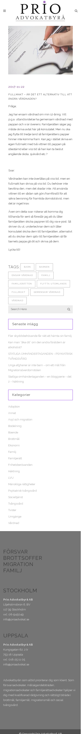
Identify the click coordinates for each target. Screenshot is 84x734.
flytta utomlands (53, 283)
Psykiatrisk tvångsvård (22, 490)
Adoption (14, 406)
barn (27, 267)
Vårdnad (13, 523)
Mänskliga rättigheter (21, 484)
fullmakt (18, 292)
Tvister (12, 510)
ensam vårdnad (22, 275)
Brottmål (14, 439)
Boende (13, 432)
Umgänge (14, 516)
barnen (44, 267)
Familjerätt (15, 458)
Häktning (14, 471)
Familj (12, 451)
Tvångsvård (15, 503)
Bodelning (15, 426)
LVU (11, 477)
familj (45, 275)
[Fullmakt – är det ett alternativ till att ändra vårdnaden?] (40, 50)
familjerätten (22, 283)
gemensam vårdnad (47, 292)
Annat (12, 413)
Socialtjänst (15, 497)
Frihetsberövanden (20, 464)
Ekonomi (14, 445)
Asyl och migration (20, 419)
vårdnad (17, 300)
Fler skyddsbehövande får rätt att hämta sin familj (40, 335)
